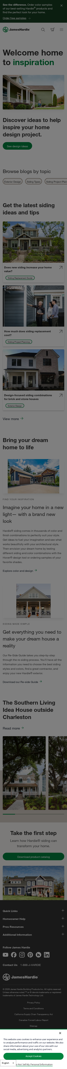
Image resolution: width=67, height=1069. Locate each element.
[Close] (60, 1033)
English (5, 1062)
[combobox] (8, 1063)
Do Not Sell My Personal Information (33, 1064)
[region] (33, 1049)
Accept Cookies (33, 1056)
